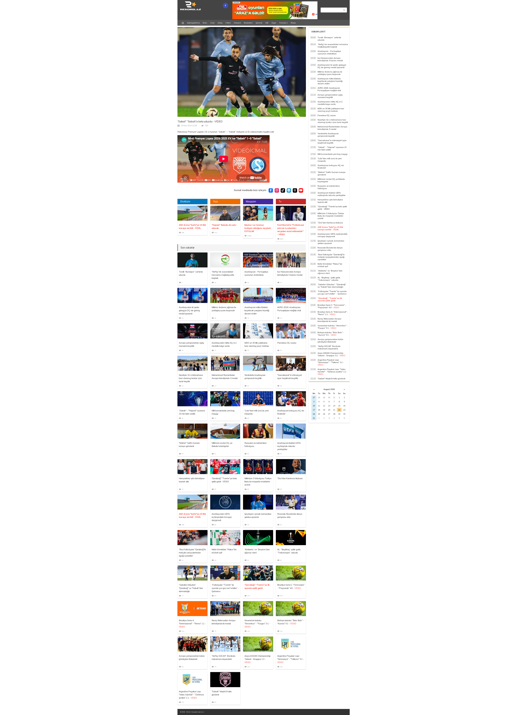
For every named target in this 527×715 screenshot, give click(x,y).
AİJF (267, 23)
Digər (274, 23)
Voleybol (237, 23)
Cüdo (212, 23)
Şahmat (259, 23)
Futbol (228, 23)
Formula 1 (283, 23)
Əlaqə (293, 23)
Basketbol (248, 23)
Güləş (220, 23)
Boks (205, 23)
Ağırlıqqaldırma (193, 23)
